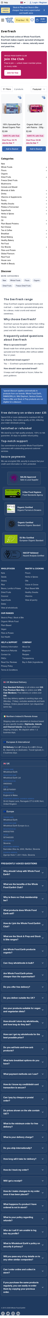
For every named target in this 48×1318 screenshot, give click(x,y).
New (3, 163)
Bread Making (7, 237)
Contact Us (5, 654)
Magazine (26, 650)
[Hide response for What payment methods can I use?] (43, 1074)
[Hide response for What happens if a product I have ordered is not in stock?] (43, 1206)
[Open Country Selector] (23, 2)
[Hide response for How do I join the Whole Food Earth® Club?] (43, 925)
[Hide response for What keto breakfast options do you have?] (43, 1062)
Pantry (4, 200)
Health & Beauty (8, 263)
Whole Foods (6, 167)
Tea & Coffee (6, 230)
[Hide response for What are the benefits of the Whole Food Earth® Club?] (43, 886)
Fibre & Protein (7, 633)
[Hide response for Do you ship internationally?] (43, 1148)
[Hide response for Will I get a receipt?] (43, 1181)
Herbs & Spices (7, 213)
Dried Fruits (6, 177)
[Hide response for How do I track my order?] (43, 1170)
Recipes (25, 654)
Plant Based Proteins (10, 223)
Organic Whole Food (10, 621)
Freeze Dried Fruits (9, 180)
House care (6, 260)
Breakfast (5, 233)
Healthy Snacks (7, 203)
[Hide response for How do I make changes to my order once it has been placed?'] (43, 1193)
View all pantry (31, 600)
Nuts (3, 573)
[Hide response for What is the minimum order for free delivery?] (43, 1125)
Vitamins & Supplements (11, 197)
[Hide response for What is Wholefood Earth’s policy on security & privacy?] (43, 1245)
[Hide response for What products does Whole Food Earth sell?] (43, 912)
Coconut (4, 596)
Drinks (3, 193)
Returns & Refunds (9, 650)
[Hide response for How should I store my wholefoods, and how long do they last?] (43, 1023)
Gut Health (5, 636)
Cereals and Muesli (9, 187)
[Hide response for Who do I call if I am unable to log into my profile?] (43, 1232)
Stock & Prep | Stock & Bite (12, 617)
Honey (4, 217)
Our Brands (6, 246)
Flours (3, 170)
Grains (4, 580)
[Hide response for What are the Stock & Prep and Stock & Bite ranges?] (43, 938)
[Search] (27, 20)
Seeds (3, 576)
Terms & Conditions (9, 669)
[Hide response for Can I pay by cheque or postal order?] (43, 1099)
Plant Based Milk (32, 588)
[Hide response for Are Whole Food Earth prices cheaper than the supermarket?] (43, 975)
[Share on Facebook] (3, 1313)
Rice (3, 584)
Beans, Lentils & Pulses (11, 588)
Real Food (5, 256)
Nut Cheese (6, 227)
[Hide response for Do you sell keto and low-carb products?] (43, 1049)
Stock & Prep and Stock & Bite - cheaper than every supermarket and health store (21, 10)
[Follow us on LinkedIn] (18, 1313)
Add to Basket (12, 148)
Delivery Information (9, 646)
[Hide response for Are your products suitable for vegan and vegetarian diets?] (43, 1010)
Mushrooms (6, 183)
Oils (26, 580)
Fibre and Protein (8, 250)
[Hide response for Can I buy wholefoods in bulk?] (43, 963)
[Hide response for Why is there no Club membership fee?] (43, 899)
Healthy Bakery (7, 240)
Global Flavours (7, 253)
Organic (4, 173)
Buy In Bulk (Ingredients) (32, 662)
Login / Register (39, 2)
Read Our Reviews (9, 662)
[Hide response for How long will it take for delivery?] (43, 1159)
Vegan (3, 629)
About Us (26, 646)
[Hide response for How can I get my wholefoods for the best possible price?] (43, 1036)
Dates (3, 603)
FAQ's (3, 658)
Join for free (12, 72)
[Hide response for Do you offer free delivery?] (43, 987)
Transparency (28, 658)
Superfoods (6, 210)
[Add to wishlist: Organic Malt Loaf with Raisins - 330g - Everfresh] (43, 97)
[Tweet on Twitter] (8, 1313)
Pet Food (5, 243)
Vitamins (28, 596)
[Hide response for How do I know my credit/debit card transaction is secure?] (43, 1086)
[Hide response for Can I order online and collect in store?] (43, 1271)
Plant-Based (6, 625)
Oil (2, 220)
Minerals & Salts (8, 190)
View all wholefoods (9, 607)
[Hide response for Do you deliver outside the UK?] (43, 998)
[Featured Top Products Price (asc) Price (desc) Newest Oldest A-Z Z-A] (39, 89)
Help (6, 2)
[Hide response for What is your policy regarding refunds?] (43, 1219)
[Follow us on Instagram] (13, 1313)
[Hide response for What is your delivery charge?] (43, 1137)
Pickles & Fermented (10, 207)
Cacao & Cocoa (31, 584)
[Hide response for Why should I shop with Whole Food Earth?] (43, 873)
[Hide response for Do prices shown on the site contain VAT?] (43, 1112)
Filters (8, 89)
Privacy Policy (7, 666)
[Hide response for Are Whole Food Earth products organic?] (43, 951)
